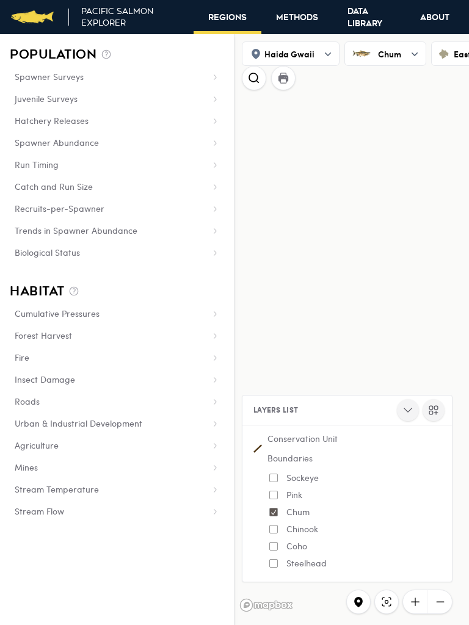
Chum (298, 512)
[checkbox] (273, 478)
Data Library (364, 18)
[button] (347, 503)
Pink (294, 494)
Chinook (302, 529)
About (434, 18)
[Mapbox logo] (266, 605)
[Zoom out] (439, 601)
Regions (227, 18)
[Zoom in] (415, 601)
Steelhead (306, 563)
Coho (296, 546)
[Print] (283, 78)
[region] (234, 329)
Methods (297, 18)
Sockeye (302, 477)
